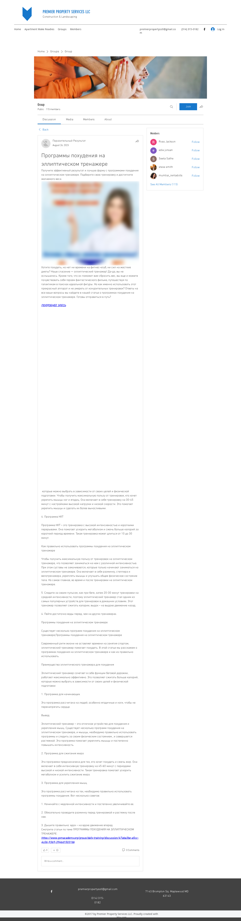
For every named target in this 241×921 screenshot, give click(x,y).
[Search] (171, 106)
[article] (90, 503)
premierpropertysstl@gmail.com (98, 889)
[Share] (137, 141)
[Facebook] (204, 29)
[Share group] (201, 106)
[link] (49, 119)
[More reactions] (55, 850)
